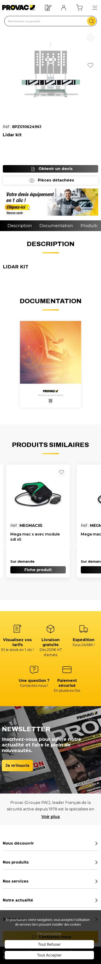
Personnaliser (49, 933)
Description (20, 225)
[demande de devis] (50, 202)
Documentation (56, 225)
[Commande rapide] (48, 7)
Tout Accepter (49, 955)
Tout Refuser (49, 944)
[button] (95, 7)
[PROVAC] (18, 7)
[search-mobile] (91, 21)
